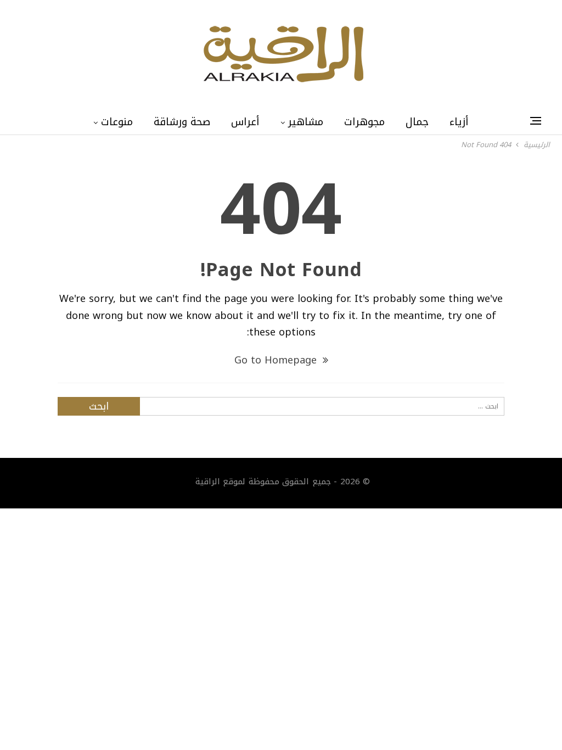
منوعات (117, 122)
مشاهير (305, 122)
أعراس (245, 122)
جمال (417, 122)
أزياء (459, 122)
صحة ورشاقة (182, 122)
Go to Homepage (277, 360)
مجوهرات (364, 122)
